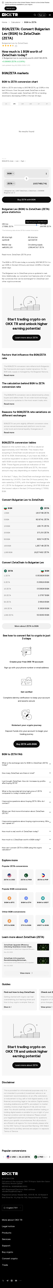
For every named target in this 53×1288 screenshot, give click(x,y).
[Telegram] (7, 1280)
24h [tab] (14, 104)
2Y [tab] (47, 104)
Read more (9, 375)
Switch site (10, 8)
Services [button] (6, 1239)
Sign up (42, 15)
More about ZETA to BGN (26, 626)
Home (4, 22)
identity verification (21, 698)
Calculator (15, 22)
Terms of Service (11, 1131)
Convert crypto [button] (10, 1258)
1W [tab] (22, 104)
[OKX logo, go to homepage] (10, 15)
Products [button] (6, 1232)
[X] (3, 1280)
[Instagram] (12, 1280)
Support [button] (6, 1245)
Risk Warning (34, 1126)
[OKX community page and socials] (20, 1280)
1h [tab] (6, 104)
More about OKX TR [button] (12, 1220)
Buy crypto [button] (7, 1252)
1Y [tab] (39, 104)
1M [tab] (30, 104)
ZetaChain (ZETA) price (21, 255)
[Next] (49, 1156)
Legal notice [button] (8, 1226)
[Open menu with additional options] (50, 15)
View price (46, 1007)
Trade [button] (5, 1265)
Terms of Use (19, 1126)
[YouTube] (16, 1280)
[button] (35, 14)
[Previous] (3, 1156)
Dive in (7, 1007)
